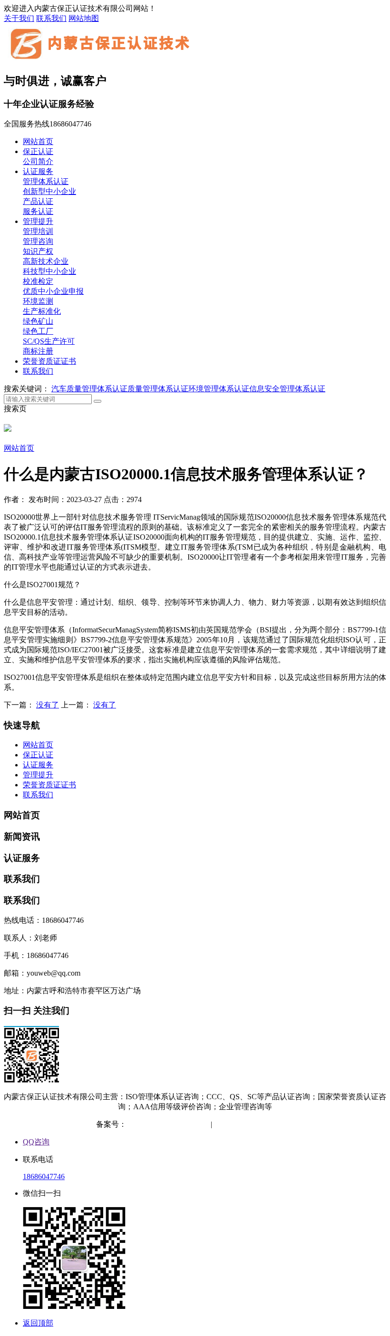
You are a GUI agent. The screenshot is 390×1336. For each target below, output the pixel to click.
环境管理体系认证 (218, 389)
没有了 (47, 705)
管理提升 (38, 221)
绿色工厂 (38, 331)
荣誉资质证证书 (49, 361)
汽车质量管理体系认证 (89, 389)
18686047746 (44, 1176)
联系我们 (51, 18)
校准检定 (38, 281)
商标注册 (38, 351)
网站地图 (83, 18)
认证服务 (38, 171)
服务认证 (38, 211)
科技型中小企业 (49, 271)
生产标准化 (42, 311)
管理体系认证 (45, 181)
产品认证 (38, 201)
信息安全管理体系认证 (287, 389)
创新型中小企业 (49, 191)
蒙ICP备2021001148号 (163, 1124)
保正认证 (38, 151)
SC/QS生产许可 (49, 341)
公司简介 (38, 161)
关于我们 (19, 18)
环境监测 (38, 301)
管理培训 (38, 231)
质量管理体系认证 (157, 389)
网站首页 (38, 141)
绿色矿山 (38, 321)
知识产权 (38, 251)
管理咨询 (38, 241)
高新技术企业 (45, 261)
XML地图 (278, 1124)
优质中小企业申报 (53, 291)
